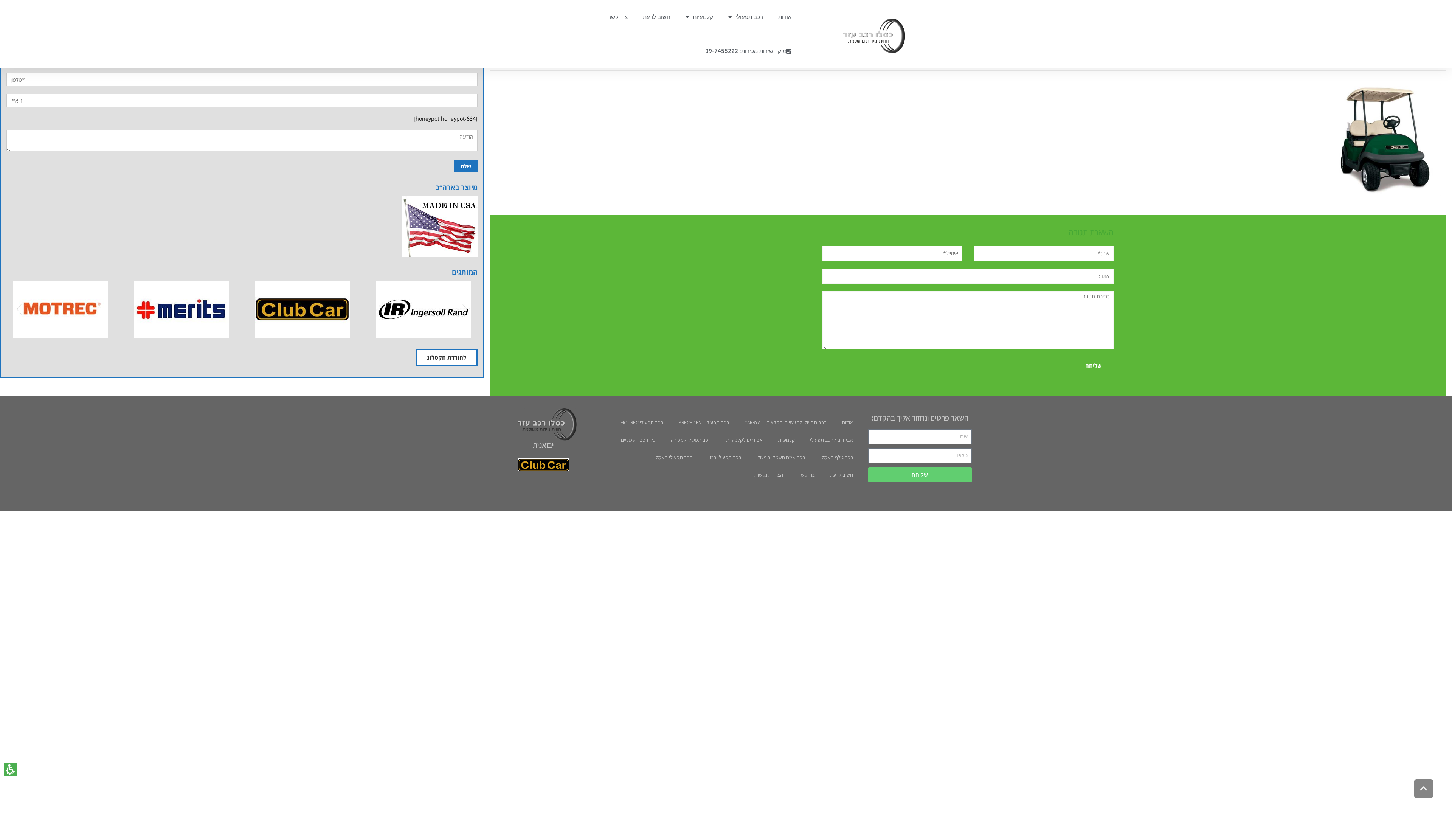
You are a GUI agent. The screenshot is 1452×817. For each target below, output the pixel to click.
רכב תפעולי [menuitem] (749, 17)
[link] (870, 36)
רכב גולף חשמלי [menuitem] (836, 457)
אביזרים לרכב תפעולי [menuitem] (831, 439)
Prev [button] (19, 309)
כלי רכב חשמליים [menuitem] (638, 439)
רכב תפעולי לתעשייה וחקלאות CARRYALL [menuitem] (785, 422)
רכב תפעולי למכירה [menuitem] (691, 439)
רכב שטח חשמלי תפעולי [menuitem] (780, 457)
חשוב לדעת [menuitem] (656, 17)
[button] (10, 769)
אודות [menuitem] (784, 17)
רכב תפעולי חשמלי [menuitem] (673, 457)
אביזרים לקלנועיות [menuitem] (744, 439)
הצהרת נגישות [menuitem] (768, 474)
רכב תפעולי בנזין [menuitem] (724, 457)
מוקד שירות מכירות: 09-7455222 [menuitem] (745, 51)
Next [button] (465, 309)
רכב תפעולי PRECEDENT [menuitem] (703, 422)
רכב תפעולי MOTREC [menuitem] (641, 422)
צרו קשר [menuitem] (618, 17)
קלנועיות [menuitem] (703, 17)
